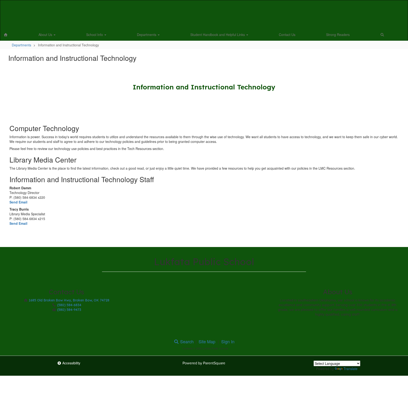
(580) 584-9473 (69, 310)
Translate (350, 368)
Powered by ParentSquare (204, 363)
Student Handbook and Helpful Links (218, 34)
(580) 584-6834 (69, 305)
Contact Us (287, 34)
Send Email (18, 202)
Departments (147, 34)
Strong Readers (338, 34)
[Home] (5, 34)
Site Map (207, 341)
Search (186, 341)
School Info (95, 34)
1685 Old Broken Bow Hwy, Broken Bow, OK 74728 (69, 300)
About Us (45, 34)
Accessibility (70, 363)
